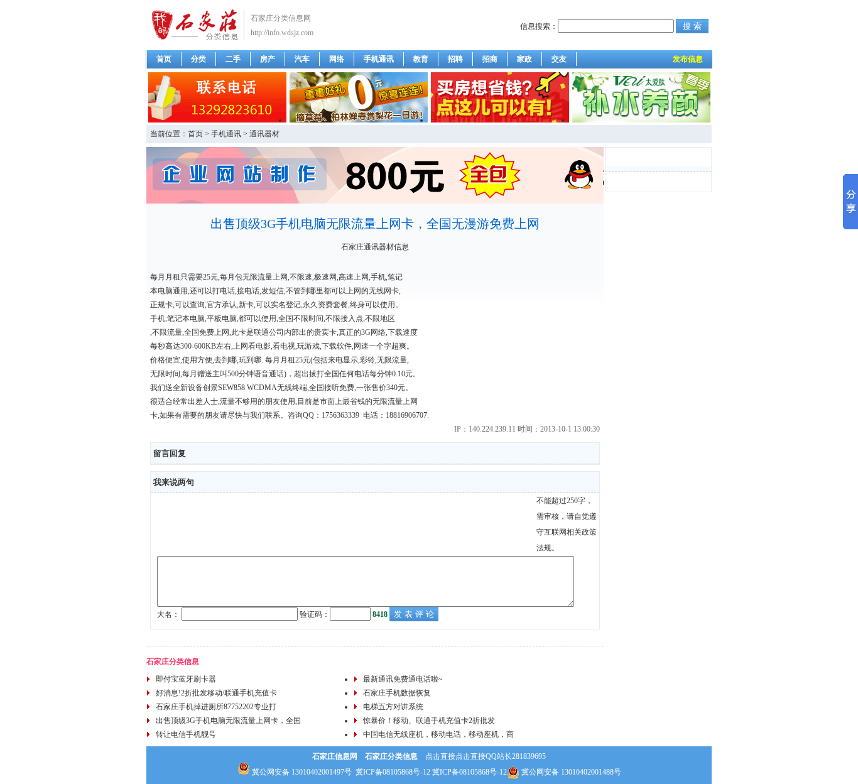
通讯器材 (264, 133)
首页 (163, 59)
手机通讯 (379, 59)
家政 (524, 59)
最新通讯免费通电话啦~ (403, 679)
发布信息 (688, 59)
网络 (336, 59)
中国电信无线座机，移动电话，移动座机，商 (438, 734)
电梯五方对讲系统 (393, 706)
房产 (267, 59)
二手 (233, 59)
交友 (559, 59)
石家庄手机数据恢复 (397, 693)
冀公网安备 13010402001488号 (571, 772)
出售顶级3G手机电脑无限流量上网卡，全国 (228, 720)
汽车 (302, 59)
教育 (420, 59)
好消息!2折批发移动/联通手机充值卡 (216, 693)
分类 (198, 59)
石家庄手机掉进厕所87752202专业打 (216, 706)
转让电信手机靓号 (186, 734)
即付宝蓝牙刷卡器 (186, 679)
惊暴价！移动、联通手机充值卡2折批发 (429, 720)
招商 (489, 59)
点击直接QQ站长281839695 (500, 756)
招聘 (455, 59)
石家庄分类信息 (172, 661)
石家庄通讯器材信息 (375, 246)
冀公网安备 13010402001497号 (301, 772)
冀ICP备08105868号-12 (393, 772)
